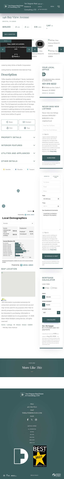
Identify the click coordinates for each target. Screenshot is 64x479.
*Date (43, 195)
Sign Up (40, 4)
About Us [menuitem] (32, 442)
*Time (43, 203)
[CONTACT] (9, 34)
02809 (30, 325)
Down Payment (47, 301)
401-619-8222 (43, 9)
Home (3, 325)
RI (14, 325)
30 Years (47, 288)
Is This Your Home (55, 177)
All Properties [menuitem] (32, 429)
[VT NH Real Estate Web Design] (56, 475)
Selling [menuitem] (32, 434)
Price (44, 293)
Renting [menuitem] (32, 437)
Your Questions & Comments (50, 210)
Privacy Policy (53, 151)
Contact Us (45, 93)
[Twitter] (32, 420)
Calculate (51, 320)
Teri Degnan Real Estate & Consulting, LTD (30, 7)
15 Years (55, 288)
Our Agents (51, 93)
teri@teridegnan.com (32, 413)
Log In (40, 6)
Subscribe (51, 158)
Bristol (18, 325)
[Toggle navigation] (55, 6)
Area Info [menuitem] (32, 440)
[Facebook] (27, 420)
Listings (9, 325)
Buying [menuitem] (32, 431)
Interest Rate (46, 309)
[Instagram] (36, 420)
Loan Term (46, 284)
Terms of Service (55, 263)
